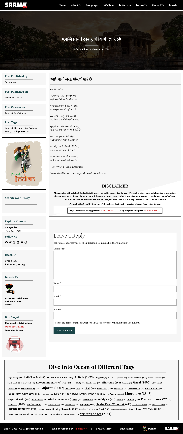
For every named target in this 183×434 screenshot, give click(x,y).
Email (57, 296)
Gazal (141, 382)
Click (148, 210)
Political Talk (72, 405)
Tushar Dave (15, 414)
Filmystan (111, 382)
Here (154, 210)
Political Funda (56, 404)
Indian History (155, 388)
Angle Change (15, 378)
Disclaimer (127, 428)
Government (14, 389)
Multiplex (106, 399)
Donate (152, 428)
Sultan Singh (100, 409)
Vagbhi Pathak (45, 414)
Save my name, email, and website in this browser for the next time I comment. (98, 322)
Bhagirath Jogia (104, 378)
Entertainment (48, 382)
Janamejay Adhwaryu (24, 394)
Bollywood (120, 378)
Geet (157, 382)
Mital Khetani (59, 399)
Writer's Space (96, 414)
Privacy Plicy (104, 428)
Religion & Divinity (141, 405)
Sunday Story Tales (119, 409)
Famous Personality (73, 382)
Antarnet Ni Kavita (59, 377)
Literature (19, 128)
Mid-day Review (39, 400)
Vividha (74, 414)
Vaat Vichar (30, 414)
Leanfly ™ (81, 428)
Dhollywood (14, 383)
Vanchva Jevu (61, 414)
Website (58, 309)
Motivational (90, 400)
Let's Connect (115, 394)
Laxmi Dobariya (92, 394)
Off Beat (133, 399)
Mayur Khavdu (19, 399)
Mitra (76, 399)
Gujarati (9, 113)
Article (84, 377)
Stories (85, 409)
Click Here (107, 210)
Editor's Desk (28, 383)
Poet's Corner (156, 399)
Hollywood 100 (136, 388)
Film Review (93, 383)
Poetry (8, 131)
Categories (11, 227)
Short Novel (45, 409)
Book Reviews (137, 377)
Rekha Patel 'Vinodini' (113, 404)
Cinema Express (156, 378)
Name (57, 283)
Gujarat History (30, 388)
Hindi (90, 388)
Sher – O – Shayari (160, 405)
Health (79, 389)
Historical (105, 388)
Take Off (156, 409)
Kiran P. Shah (66, 394)
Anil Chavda (34, 377)
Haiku (70, 388)
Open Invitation (14, 326)
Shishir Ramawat (22, 409)
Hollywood (120, 388)
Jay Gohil (47, 394)
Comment (59, 248)
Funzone (127, 383)
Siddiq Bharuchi (20, 131)
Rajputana (87, 404)
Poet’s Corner (21, 113)
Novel (121, 400)
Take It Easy (137, 409)
